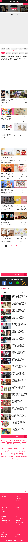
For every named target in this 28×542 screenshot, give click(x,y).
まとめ (8, 48)
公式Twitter (10, 283)
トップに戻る (24, 491)
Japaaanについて (19, 518)
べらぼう (11, 448)
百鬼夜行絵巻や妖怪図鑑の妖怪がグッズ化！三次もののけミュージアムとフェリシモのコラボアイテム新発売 (7, 102)
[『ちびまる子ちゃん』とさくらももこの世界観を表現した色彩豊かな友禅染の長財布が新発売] (20, 184)
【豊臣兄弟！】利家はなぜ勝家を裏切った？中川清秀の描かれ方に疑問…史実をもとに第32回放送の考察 (18, 373)
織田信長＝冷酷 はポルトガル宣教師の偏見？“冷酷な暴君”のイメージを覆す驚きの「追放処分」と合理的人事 (19, 394)
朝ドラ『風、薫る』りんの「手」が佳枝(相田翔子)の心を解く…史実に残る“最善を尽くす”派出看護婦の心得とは (19, 416)
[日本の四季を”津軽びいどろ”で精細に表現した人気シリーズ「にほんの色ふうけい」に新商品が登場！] (20, 232)
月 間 (23, 292)
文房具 (23, 451)
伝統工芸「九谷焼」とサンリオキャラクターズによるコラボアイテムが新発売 (7, 222)
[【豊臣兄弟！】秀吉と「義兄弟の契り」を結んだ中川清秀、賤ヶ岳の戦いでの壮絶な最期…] (6, 382)
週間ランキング (18, 527)
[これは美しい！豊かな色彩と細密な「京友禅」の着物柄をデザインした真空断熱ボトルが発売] (7, 200)
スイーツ (24, 443)
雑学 (4, 446)
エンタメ (17, 507)
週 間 (14, 292)
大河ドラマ (17, 440)
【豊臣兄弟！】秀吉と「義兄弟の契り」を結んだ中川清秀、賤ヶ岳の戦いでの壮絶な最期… (18, 380)
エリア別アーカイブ (6, 525)
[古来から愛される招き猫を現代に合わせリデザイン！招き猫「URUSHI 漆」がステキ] (20, 127)
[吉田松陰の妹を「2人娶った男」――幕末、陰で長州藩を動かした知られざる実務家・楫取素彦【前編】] (6, 410)
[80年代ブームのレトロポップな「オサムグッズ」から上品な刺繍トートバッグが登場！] (6, 431)
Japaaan (14, 1)
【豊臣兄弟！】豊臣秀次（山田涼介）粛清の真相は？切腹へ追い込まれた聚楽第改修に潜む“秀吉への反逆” (19, 352)
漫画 (19, 446)
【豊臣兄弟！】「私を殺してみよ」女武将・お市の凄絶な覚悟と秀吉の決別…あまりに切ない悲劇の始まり (19, 345)
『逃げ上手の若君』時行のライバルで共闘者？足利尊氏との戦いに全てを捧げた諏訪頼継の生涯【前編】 (18, 317)
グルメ (3, 505)
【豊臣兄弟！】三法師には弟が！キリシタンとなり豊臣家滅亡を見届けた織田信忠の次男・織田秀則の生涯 (18, 310)
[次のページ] (22, 245)
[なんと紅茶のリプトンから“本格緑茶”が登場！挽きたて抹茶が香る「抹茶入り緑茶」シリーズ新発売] (6, 389)
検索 (27, 1)
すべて (3, 48)
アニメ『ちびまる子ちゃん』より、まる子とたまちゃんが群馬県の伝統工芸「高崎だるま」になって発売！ (20, 160)
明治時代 (23, 448)
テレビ (5, 448)
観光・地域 (4, 507)
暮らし (3, 509)
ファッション (5, 501)
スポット (22, 53)
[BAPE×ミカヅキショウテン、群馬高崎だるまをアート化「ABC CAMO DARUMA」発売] (7, 127)
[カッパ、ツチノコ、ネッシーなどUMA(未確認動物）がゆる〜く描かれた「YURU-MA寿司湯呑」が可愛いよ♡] (7, 232)
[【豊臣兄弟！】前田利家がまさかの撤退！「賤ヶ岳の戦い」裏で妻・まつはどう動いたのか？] (6, 361)
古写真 (3, 511)
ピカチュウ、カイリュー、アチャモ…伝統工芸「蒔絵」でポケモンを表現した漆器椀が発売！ (20, 223)
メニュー (1, 1)
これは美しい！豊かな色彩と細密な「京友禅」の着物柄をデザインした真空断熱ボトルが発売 (7, 207)
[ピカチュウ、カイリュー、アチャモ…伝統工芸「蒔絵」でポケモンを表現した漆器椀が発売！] (20, 216)
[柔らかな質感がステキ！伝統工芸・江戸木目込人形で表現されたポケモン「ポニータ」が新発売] (7, 184)
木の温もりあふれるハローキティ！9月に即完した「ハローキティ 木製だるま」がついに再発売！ (20, 176)
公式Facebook (4, 283)
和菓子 (16, 505)
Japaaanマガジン (19, 516)
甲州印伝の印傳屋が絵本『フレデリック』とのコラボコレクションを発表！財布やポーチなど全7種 (20, 119)
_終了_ (21, 48)
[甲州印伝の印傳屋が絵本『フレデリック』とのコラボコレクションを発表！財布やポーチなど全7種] (20, 112)
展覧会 (25, 453)
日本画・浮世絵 (18, 498)
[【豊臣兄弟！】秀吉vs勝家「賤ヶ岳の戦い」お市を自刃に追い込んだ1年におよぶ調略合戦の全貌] (6, 298)
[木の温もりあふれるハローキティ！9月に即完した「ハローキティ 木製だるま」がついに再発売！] (20, 168)
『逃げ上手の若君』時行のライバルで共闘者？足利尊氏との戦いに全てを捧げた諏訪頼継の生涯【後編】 (18, 338)
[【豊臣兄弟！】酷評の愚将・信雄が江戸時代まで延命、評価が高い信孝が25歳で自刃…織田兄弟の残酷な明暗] (6, 333)
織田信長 (17, 448)
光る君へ (18, 456)
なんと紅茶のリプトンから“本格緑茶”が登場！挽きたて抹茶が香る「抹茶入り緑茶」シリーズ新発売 (19, 387)
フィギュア (12, 453)
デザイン (17, 451)
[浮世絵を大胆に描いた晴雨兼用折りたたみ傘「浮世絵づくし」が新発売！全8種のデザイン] (20, 94)
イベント (9, 53)
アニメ (4, 443)
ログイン (21, 3)
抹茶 (12, 451)
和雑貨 (16, 503)
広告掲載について (6, 520)
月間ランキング (5, 529)
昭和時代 (11, 456)
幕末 (14, 446)
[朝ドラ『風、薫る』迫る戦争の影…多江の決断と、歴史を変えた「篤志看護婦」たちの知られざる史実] (6, 305)
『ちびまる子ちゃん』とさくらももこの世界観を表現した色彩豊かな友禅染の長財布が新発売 (20, 191)
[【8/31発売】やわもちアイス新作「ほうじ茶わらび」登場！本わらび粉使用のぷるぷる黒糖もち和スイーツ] (6, 368)
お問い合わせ (18, 520)
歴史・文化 (17, 509)
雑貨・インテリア (6, 503)
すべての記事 (5, 496)
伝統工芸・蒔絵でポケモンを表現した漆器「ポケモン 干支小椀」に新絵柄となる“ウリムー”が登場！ (7, 176)
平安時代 (24, 440)
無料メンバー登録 (19, 522)
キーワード (15, 53)
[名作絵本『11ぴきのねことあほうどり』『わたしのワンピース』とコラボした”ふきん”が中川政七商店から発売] (20, 200)
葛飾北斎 (24, 456)
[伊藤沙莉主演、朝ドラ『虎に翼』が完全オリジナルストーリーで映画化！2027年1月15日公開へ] (6, 326)
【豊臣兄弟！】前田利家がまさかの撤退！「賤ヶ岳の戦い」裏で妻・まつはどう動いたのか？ (18, 359)
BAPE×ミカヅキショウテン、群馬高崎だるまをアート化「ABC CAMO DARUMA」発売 (7, 135)
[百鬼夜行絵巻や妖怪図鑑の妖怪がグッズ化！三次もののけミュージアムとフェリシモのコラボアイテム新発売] (7, 94)
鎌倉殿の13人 (14, 458)
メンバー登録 (25, 3)
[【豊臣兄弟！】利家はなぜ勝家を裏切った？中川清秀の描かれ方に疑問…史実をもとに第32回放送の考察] (6, 375)
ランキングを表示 (14, 436)
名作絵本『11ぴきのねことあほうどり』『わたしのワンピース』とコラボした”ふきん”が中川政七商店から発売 (20, 207)
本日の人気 (4, 527)
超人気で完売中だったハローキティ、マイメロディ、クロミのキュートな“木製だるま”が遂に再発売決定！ (7, 160)
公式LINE (17, 283)
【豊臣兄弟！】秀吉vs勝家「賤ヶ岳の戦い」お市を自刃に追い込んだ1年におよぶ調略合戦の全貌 (19, 296)
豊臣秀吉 (19, 453)
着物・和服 (17, 501)
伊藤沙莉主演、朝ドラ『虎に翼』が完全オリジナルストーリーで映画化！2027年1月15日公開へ (19, 324)
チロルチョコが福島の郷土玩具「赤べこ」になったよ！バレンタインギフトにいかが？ (7, 119)
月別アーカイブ (18, 525)
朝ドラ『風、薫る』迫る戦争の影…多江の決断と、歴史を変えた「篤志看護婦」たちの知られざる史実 (19, 303)
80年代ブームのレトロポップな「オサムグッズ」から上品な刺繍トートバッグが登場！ (18, 429)
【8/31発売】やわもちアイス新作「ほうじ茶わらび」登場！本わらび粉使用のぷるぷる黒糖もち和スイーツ (19, 366)
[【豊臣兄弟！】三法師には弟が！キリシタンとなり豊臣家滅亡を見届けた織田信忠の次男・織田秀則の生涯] (6, 312)
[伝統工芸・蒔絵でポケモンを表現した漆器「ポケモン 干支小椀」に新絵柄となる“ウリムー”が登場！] (7, 168)
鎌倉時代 (5, 456)
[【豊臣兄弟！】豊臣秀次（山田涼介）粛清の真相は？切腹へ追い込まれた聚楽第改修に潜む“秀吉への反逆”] (6, 354)
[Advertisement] (14, 30)
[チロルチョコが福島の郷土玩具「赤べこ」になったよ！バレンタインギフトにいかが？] (7, 112)
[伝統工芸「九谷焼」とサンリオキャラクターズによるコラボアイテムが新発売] (7, 216)
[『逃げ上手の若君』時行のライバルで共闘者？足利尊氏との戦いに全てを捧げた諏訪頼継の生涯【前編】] (6, 319)
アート (3, 498)
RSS (24, 283)
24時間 (5, 292)
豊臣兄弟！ (5, 453)
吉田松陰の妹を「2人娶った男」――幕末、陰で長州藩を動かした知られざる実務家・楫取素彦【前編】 (19, 408)
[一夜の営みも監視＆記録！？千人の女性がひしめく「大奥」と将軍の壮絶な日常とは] (6, 403)
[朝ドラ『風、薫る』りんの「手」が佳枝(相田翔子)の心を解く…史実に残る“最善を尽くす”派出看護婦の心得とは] (6, 417)
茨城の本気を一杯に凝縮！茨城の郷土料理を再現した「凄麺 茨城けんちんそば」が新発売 (19, 422)
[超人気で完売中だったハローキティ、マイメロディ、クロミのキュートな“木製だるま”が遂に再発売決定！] (7, 152)
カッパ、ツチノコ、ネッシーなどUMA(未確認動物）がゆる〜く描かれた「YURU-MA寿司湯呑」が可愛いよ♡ (7, 239)
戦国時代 (11, 440)
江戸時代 (4, 440)
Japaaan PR (14, 48)
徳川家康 (6, 451)
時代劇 (24, 446)
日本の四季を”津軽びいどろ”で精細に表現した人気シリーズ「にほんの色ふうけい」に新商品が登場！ (20, 239)
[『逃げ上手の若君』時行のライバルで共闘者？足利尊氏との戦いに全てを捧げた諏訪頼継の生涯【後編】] (6, 340)
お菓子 (9, 446)
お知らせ (4, 518)
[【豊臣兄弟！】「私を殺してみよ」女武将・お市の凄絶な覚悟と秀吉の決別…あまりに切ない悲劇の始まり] (6, 347)
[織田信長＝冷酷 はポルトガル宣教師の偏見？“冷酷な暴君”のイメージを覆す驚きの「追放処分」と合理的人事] (6, 396)
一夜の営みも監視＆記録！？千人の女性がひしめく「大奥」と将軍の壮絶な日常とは (18, 401)
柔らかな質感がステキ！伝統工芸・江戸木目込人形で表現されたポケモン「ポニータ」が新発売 (7, 191)
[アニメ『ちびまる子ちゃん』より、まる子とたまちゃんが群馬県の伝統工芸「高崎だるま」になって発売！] (20, 152)
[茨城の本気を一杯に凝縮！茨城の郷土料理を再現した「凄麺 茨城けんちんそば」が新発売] (6, 424)
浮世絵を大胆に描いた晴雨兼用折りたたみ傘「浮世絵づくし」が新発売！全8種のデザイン (20, 101)
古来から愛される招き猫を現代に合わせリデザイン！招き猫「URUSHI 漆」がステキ (20, 135)
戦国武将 (10, 443)
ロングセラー (17, 443)
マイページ (4, 522)
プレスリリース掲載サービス (13, 274)
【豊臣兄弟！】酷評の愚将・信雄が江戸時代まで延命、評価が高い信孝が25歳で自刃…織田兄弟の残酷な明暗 (18, 332)
